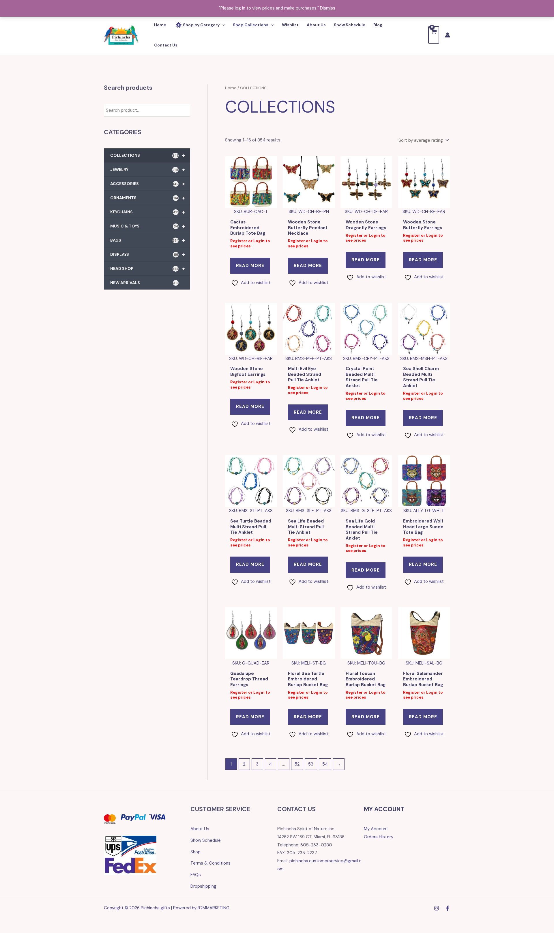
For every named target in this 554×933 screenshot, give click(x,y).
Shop (195, 852)
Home (230, 87)
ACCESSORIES (147, 183)
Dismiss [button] (327, 8)
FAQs (195, 875)
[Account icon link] (447, 35)
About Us (199, 829)
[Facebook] (447, 908)
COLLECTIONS (147, 155)
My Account (376, 829)
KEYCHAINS (147, 212)
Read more (250, 265)
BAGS (147, 240)
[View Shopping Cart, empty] (433, 34)
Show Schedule (205, 840)
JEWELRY (147, 169)
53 (310, 764)
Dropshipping (203, 886)
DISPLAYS (147, 254)
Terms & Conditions (210, 863)
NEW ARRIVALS (144, 282)
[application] (222, 25)
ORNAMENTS (147, 197)
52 (297, 764)
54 (325, 764)
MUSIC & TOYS (147, 226)
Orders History (378, 837)
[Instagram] (436, 908)
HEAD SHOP (147, 268)
